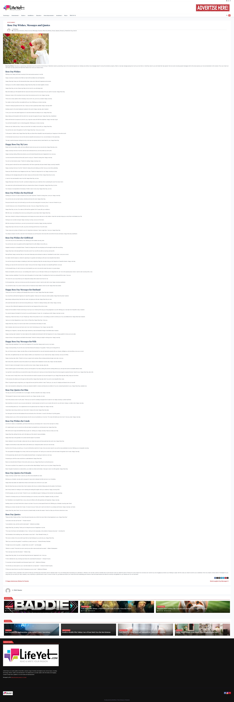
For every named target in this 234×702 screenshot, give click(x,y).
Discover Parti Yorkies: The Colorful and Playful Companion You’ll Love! (182, 608)
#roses (53, 30)
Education (38, 15)
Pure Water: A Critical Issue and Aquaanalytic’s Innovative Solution (142, 632)
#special (57, 30)
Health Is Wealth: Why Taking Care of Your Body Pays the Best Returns (86, 632)
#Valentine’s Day (69, 30)
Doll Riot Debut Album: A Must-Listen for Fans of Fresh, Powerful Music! (106, 608)
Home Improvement (49, 15)
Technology (6, 15)
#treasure (62, 30)
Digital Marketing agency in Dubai (18, 677)
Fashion (23, 15)
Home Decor (179, 630)
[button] (226, 15)
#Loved (30, 30)
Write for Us (73, 15)
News (65, 15)
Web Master (15, 29)
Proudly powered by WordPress (110, 699)
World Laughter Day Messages (218, 581)
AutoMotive (31, 15)
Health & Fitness (66, 630)
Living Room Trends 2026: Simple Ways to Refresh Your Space (197, 632)
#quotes (40, 30)
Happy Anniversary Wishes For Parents (18, 581)
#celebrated (16, 30)
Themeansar (127, 699)
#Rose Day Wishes (47, 30)
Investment (59, 15)
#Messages (35, 30)
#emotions (21, 30)
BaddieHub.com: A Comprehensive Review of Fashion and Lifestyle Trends (30, 608)
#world (75, 30)
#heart (26, 30)
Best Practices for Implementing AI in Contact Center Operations (27, 632)
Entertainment (15, 15)
